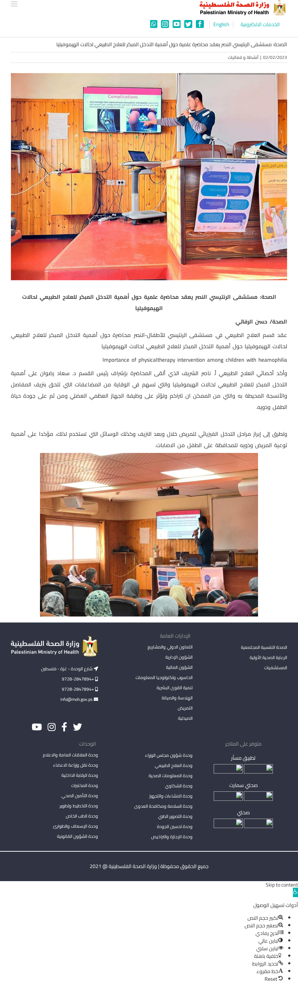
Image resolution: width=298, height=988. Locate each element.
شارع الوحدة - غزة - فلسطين (67, 668)
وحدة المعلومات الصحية (171, 775)
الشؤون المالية (179, 667)
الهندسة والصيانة (177, 698)
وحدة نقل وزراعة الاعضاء (75, 765)
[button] (295, 892)
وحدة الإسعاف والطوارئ (75, 826)
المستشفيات (275, 667)
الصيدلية (185, 718)
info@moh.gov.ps (77, 699)
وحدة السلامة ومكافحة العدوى (163, 806)
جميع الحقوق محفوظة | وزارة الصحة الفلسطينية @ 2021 (149, 866)
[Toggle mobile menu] (15, 4)
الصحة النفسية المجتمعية (264, 647)
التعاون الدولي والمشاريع (170, 647)
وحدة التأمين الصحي (79, 795)
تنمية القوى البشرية (175, 687)
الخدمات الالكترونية (260, 24)
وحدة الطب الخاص (82, 816)
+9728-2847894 (78, 679)
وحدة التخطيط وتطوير (79, 806)
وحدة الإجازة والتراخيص (172, 836)
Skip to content (282, 884)
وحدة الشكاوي (179, 786)
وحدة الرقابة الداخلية (79, 775)
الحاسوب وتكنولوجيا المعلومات (164, 677)
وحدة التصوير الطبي (175, 816)
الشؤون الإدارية (179, 657)
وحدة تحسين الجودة (175, 826)
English (221, 24)
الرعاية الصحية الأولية (268, 657)
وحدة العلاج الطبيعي (174, 765)
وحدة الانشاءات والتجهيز (171, 796)
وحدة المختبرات (84, 785)
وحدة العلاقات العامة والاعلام (70, 755)
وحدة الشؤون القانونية (77, 836)
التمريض (185, 708)
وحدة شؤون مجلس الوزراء (169, 755)
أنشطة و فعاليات (243, 57)
